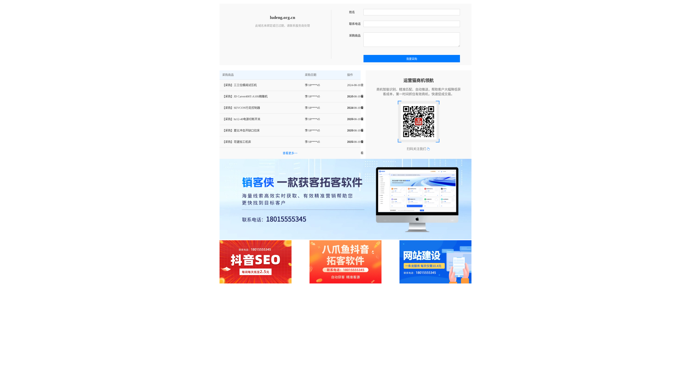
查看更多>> (290, 153)
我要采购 (411, 58)
